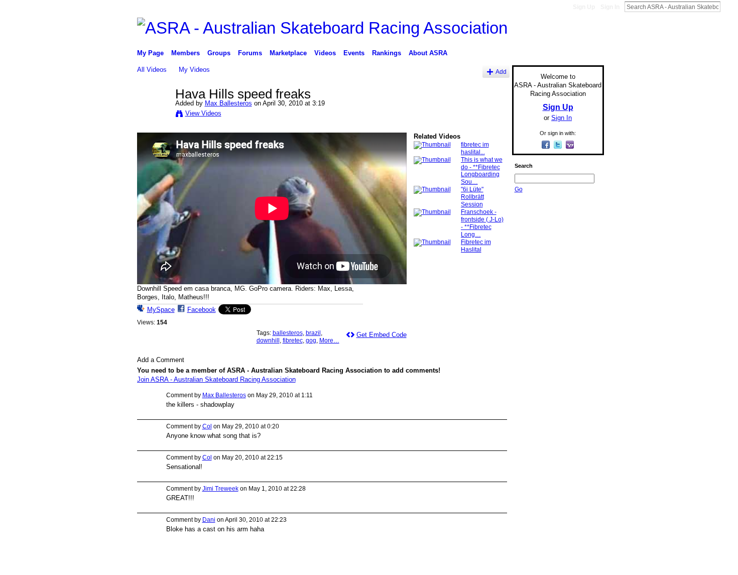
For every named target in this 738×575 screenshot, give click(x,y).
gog (311, 340)
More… (329, 340)
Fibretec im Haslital (476, 246)
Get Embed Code (381, 334)
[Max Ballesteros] (156, 115)
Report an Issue (529, 563)
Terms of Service (581, 563)
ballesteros (288, 332)
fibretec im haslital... (475, 148)
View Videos (203, 113)
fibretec (293, 340)
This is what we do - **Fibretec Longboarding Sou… (482, 171)
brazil (313, 332)
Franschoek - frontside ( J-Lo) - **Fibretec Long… (482, 223)
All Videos (152, 69)
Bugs (198, 563)
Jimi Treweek (220, 488)
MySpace (161, 309)
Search (728, 6)
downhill (268, 340)
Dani (208, 519)
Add (501, 71)
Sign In (610, 7)
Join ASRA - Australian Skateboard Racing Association (216, 379)
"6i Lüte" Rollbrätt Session (472, 197)
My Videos (194, 69)
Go (519, 189)
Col (207, 426)
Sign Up (584, 7)
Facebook (201, 309)
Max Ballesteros (228, 103)
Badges (490, 563)
